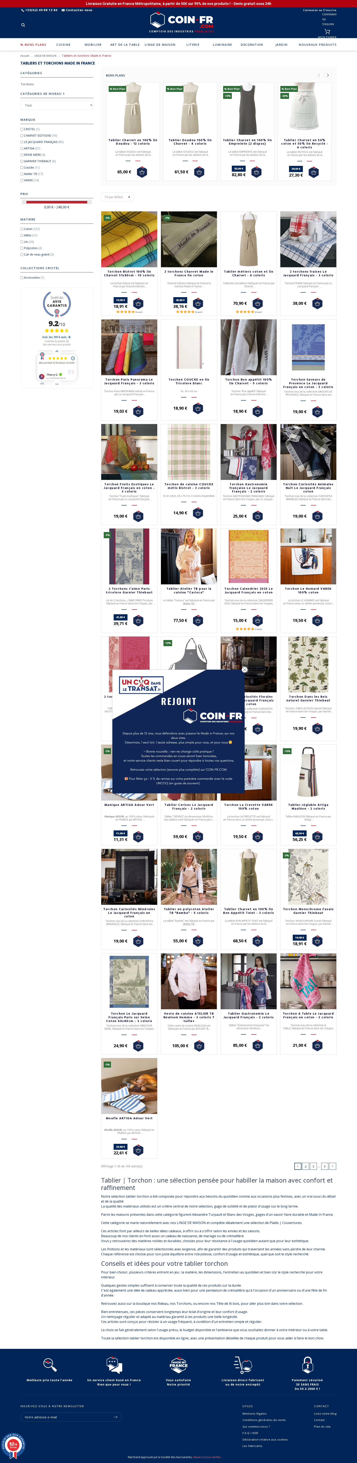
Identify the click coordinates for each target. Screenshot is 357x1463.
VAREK (31, 180)
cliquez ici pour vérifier (207, 1457)
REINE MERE (34, 155)
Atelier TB (33, 174)
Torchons (27, 84)
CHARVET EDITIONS (40, 135)
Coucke (32, 167)
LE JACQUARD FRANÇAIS (44, 142)
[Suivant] (328, 75)
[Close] (244, 669)
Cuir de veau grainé (39, 254)
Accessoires (34, 277)
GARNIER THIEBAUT (40, 161)
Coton (32, 229)
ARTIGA (32, 148)
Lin (29, 242)
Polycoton (33, 248)
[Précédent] (318, 75)
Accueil (24, 55)
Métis (30, 235)
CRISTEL (32, 129)
